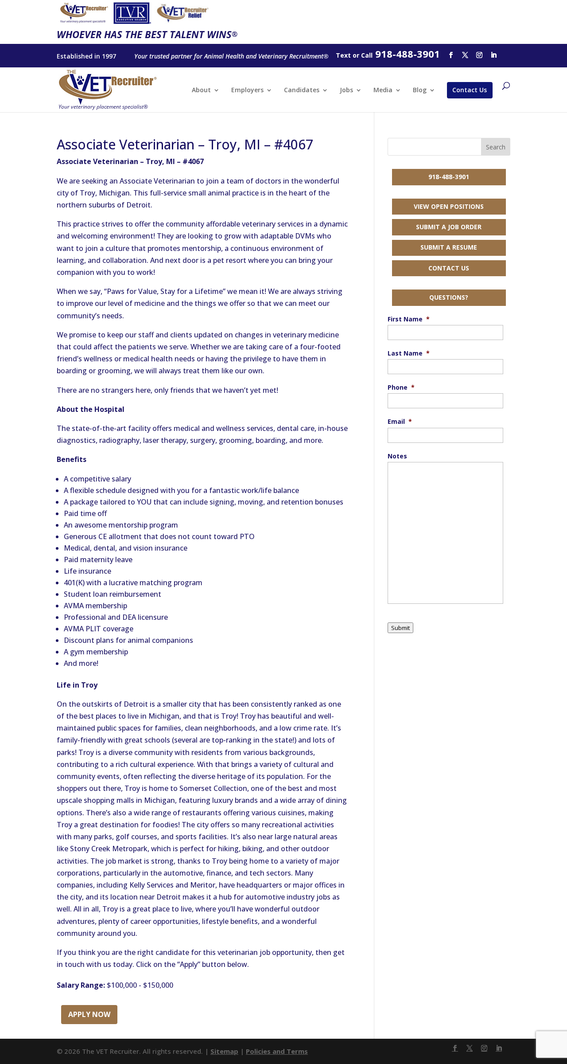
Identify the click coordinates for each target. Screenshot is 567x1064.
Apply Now (89, 1014)
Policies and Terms (277, 1051)
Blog (420, 90)
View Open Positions (449, 206)
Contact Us (469, 90)
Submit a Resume (448, 247)
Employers (247, 90)
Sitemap (224, 1051)
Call (367, 55)
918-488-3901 (448, 176)
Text (343, 55)
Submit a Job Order (449, 227)
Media (382, 90)
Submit (400, 628)
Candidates (301, 90)
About (201, 90)
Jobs (346, 90)
